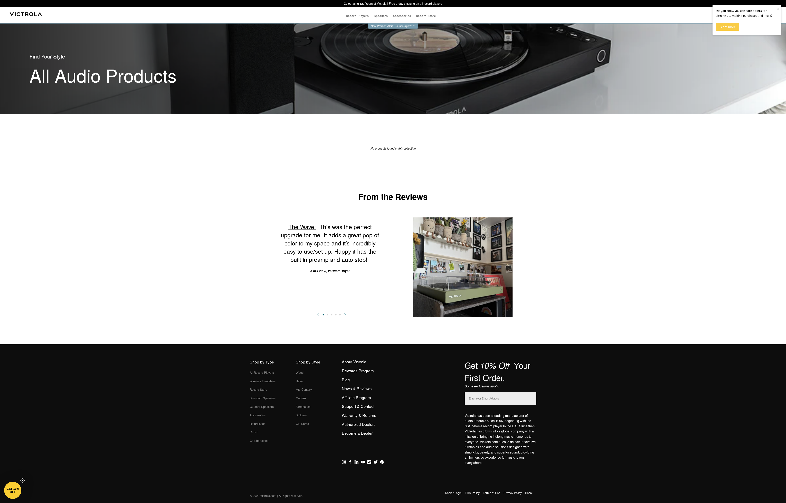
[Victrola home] (26, 15)
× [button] (778, 8)
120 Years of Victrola (373, 3)
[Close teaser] (22, 480)
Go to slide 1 (323, 314)
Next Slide (345, 314)
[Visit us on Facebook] (350, 462)
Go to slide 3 (331, 314)
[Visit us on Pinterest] (382, 462)
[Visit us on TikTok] (369, 462)
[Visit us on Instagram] (344, 462)
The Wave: (302, 227)
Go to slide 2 (327, 314)
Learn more (727, 27)
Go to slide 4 (336, 314)
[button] (12, 490)
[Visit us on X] (376, 462)
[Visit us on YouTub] (363, 462)
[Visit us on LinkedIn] (356, 462)
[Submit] (532, 397)
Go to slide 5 (340, 314)
